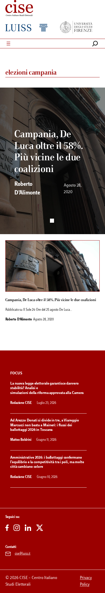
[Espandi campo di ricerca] (95, 43)
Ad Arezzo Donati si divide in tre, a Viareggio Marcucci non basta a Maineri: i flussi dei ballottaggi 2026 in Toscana (44, 425)
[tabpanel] (52, 161)
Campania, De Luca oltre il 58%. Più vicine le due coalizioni (50, 300)
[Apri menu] (8, 43)
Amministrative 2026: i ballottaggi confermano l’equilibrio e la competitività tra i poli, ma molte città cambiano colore (47, 462)
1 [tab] (52, 221)
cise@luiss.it (23, 553)
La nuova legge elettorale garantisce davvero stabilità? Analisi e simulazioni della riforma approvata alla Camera (47, 388)
